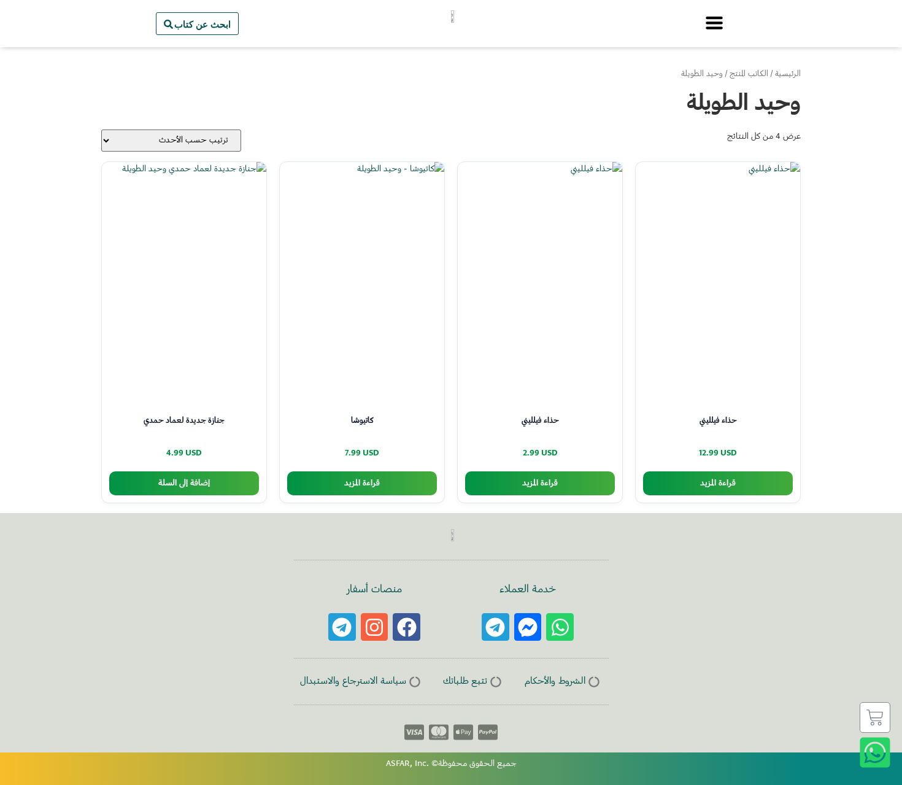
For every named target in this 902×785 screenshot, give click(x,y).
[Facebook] (406, 627)
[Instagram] (374, 627)
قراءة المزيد (718, 483)
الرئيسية (788, 74)
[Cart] (875, 717)
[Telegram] (495, 627)
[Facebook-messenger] (528, 627)
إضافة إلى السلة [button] (184, 483)
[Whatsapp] (560, 627)
